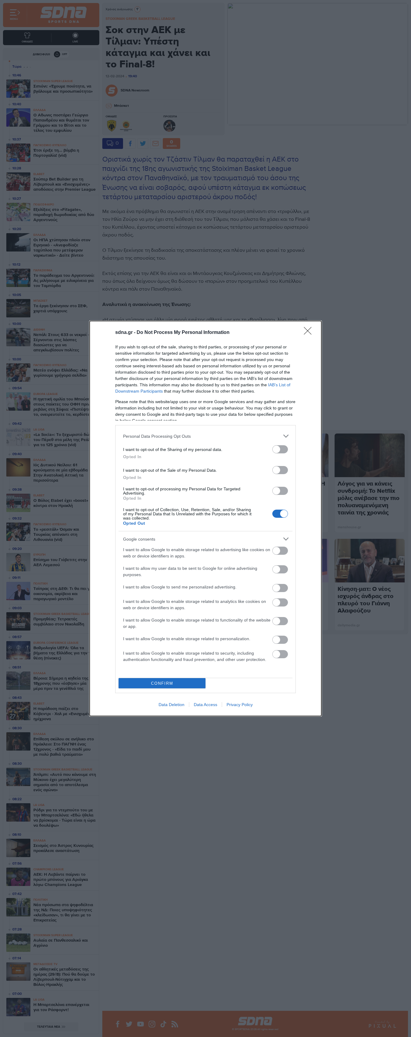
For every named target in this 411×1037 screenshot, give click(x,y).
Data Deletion (171, 704)
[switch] (280, 449)
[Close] (309, 332)
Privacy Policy (240, 704)
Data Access (205, 704)
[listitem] (205, 436)
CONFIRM (162, 683)
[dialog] (205, 518)
